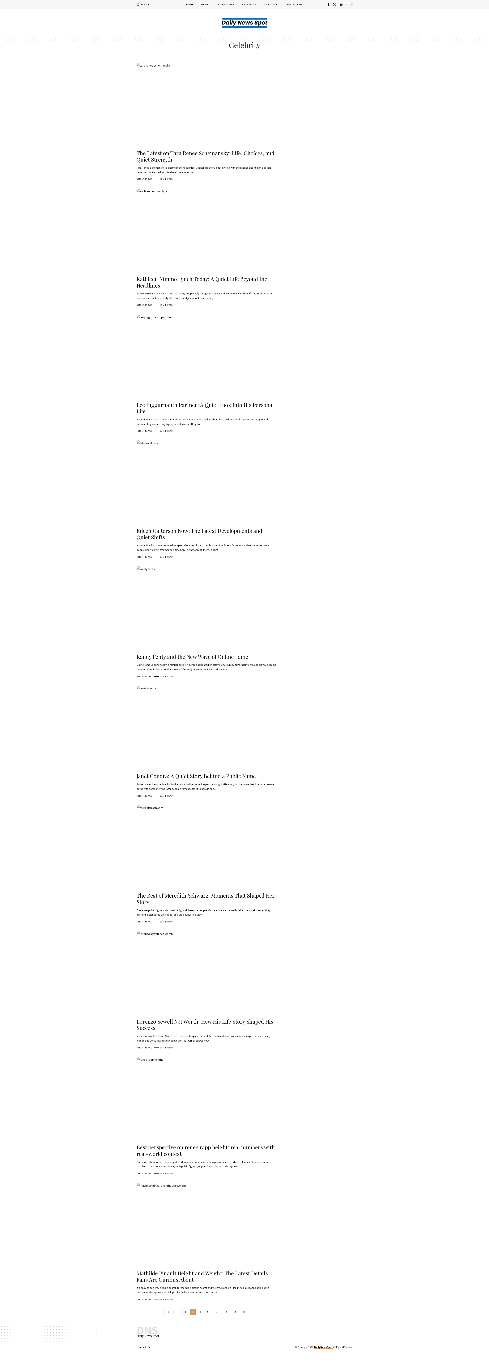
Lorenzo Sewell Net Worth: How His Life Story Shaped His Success (205, 1024)
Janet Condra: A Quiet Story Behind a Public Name (196, 775)
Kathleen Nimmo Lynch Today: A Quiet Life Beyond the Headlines (202, 282)
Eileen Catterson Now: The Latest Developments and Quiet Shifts (199, 534)
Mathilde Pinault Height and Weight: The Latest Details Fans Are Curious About (202, 1276)
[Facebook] (328, 5)
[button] (143, 5)
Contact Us (143, 1347)
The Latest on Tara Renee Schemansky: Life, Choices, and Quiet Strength (205, 156)
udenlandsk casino (213, 1364)
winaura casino (185, 1364)
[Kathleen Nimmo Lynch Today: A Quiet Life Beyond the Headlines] (207, 231)
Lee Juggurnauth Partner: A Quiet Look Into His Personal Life (205, 408)
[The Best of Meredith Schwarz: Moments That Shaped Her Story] (207, 847)
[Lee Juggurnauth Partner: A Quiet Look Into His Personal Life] (207, 357)
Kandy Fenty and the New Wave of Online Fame (192, 656)
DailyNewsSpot (323, 1347)
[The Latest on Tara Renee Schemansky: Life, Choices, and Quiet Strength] (207, 105)
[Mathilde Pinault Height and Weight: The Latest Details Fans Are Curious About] (207, 1225)
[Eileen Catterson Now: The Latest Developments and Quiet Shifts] (207, 482)
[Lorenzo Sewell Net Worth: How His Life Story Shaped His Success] (207, 973)
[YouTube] (341, 5)
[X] (334, 5)
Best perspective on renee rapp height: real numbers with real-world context (206, 1150)
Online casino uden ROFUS (248, 1364)
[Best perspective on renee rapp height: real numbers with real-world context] (207, 1099)
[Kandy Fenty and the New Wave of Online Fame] (207, 608)
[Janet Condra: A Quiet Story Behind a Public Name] (207, 728)
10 (235, 1312)
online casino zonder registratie (292, 1364)
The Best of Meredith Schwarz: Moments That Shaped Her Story (206, 898)
